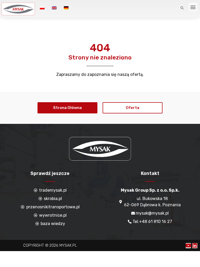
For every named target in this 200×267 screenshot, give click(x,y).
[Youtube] (188, 245)
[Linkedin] (194, 245)
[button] (193, 7)
